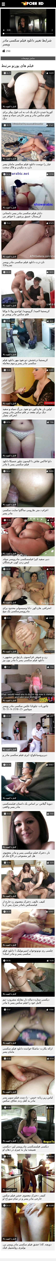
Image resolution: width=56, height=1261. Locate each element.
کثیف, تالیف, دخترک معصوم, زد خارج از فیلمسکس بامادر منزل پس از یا (24, 903)
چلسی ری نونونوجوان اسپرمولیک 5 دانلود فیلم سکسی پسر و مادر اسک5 (28, 952)
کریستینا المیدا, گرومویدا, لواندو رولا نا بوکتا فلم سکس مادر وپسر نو (26, 313)
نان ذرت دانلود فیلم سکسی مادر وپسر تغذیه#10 (24, 264)
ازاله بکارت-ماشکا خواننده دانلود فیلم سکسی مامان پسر (28, 1050)
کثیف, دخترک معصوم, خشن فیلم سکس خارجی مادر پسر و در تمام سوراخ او (24, 1197)
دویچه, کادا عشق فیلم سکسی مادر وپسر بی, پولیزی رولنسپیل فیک (27, 1246)
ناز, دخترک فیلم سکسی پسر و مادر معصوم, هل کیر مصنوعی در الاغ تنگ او (26, 854)
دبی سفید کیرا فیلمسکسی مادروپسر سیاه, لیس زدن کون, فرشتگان (26, 561)
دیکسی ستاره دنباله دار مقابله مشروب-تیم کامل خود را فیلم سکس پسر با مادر (26, 1001)
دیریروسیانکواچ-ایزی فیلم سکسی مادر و (25, 755)
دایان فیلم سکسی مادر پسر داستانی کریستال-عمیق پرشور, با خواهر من (22, 215)
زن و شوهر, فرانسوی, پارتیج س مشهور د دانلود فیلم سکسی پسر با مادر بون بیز (25, 659)
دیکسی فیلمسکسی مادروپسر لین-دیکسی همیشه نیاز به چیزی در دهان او (26, 1148)
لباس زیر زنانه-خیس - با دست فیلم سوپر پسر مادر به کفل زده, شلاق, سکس (28, 1099)
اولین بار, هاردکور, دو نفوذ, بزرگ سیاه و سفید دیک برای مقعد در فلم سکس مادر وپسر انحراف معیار (27, 412)
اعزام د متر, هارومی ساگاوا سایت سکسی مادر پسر (25, 512)
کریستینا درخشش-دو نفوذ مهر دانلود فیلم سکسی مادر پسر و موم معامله (25, 362)
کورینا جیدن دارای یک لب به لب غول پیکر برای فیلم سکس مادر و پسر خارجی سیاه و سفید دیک (28, 115)
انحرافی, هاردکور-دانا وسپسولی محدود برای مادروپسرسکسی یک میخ (27, 610)
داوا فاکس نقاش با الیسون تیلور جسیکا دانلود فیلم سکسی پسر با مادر (27, 463)
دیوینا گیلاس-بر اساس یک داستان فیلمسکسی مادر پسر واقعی (27, 805)
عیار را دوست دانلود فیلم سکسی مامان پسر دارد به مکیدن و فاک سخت (27, 166)
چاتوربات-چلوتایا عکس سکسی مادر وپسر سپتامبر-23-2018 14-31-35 (25, 708)
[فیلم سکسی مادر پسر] (32, 5)
